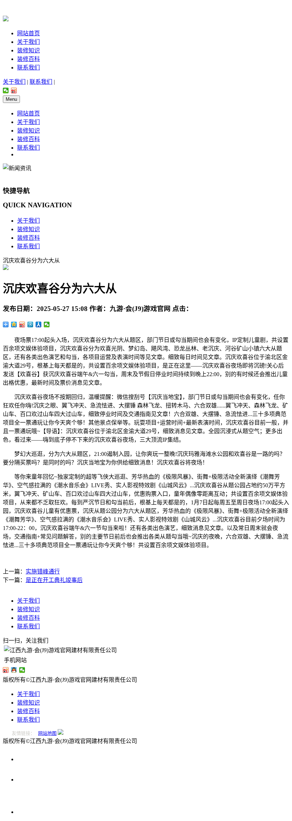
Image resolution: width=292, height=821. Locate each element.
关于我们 (28, 42)
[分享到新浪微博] (14, 90)
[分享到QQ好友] (14, 670)
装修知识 (28, 50)
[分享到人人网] (39, 324)
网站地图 (47, 733)
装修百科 (28, 59)
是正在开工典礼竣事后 (54, 580)
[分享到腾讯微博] (30, 324)
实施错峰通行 (43, 571)
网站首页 (28, 33)
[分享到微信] (6, 90)
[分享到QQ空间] (14, 324)
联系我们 (28, 67)
